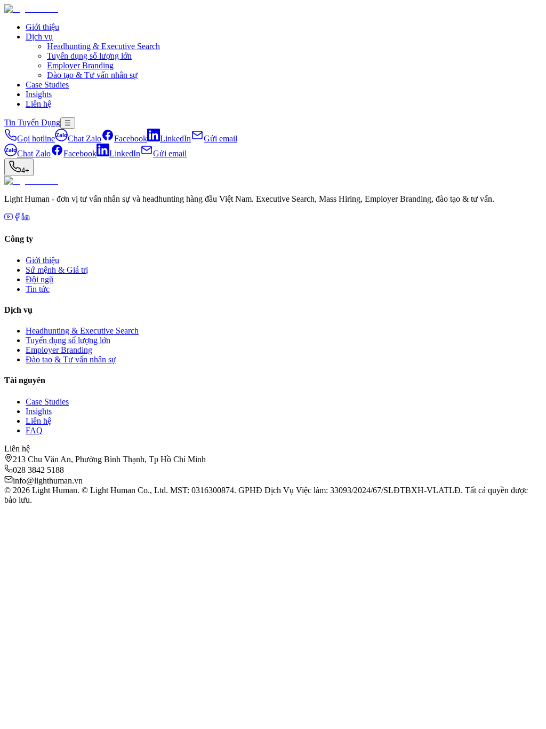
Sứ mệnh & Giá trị (57, 269)
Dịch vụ (39, 36)
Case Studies (47, 84)
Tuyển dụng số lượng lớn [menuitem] (89, 55)
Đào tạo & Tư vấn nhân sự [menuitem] (92, 75)
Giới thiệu (42, 26)
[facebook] (17, 218)
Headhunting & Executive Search (82, 330)
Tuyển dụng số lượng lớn (68, 340)
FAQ (34, 430)
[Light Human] (31, 8)
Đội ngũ (39, 279)
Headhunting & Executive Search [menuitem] (103, 46)
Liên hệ (38, 103)
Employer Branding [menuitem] (80, 65)
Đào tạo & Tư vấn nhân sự (71, 359)
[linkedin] (25, 218)
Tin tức (38, 289)
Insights (39, 94)
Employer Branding (59, 349)
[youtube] (8, 218)
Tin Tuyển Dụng (32, 122)
